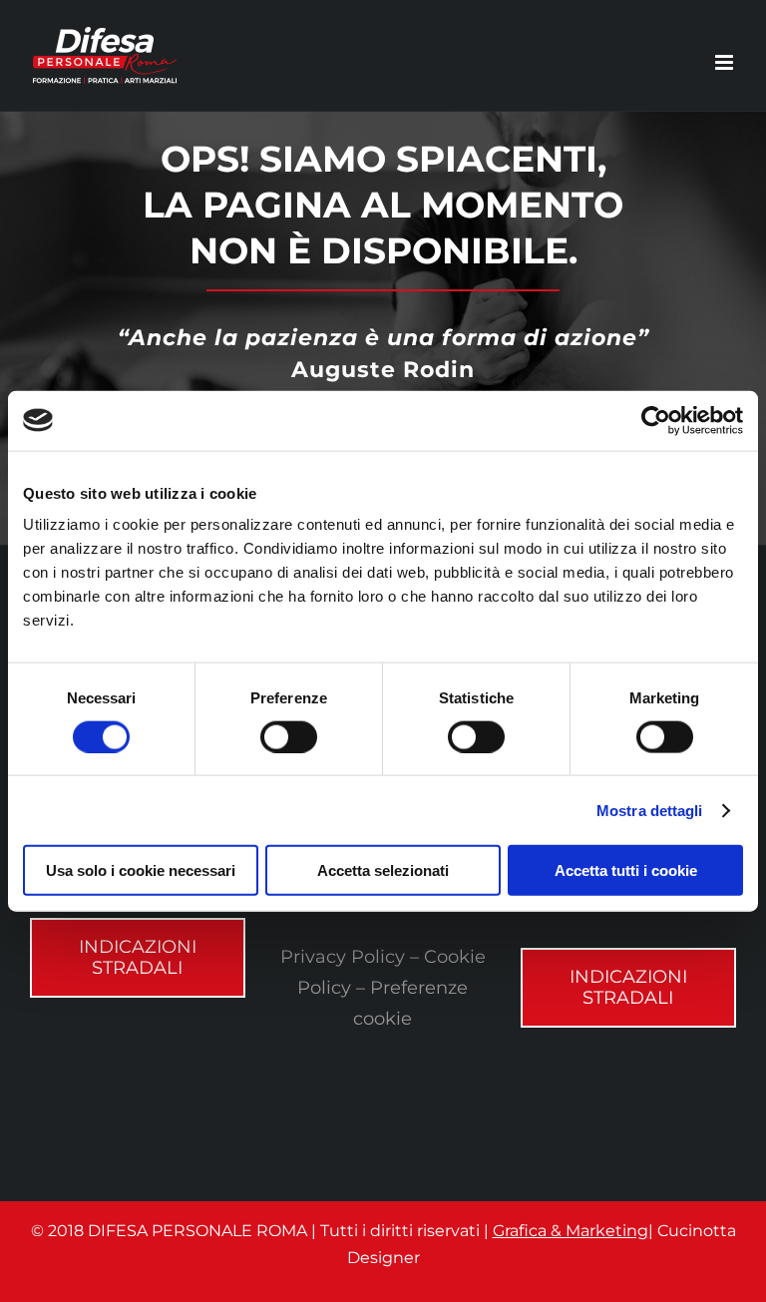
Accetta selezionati (383, 870)
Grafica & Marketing (570, 1230)
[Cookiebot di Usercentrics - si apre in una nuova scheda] (656, 420)
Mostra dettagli (649, 809)
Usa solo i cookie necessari (140, 870)
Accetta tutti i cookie (626, 870)
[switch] (288, 736)
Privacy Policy (342, 957)
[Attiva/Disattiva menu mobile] (725, 62)
